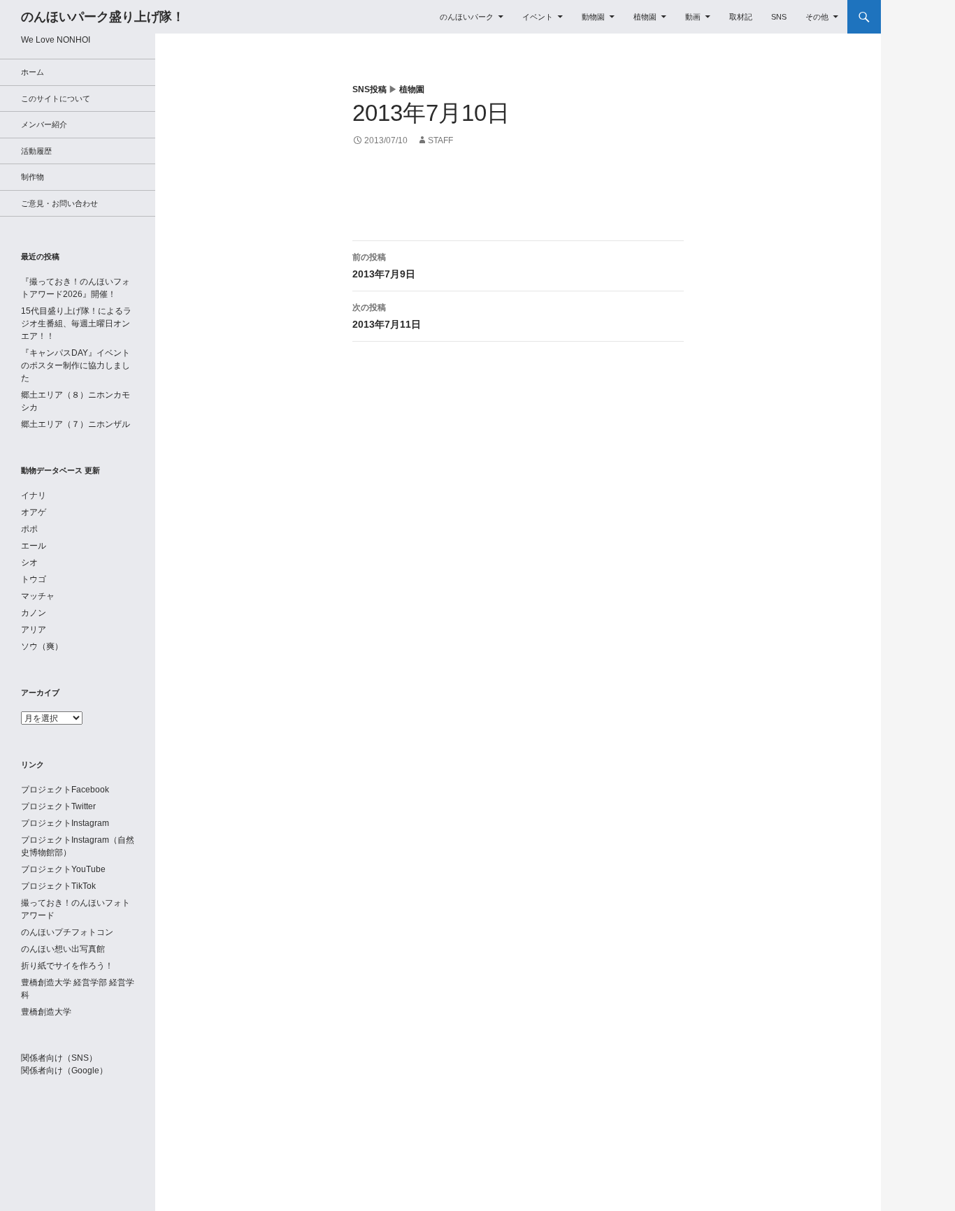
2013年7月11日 (386, 316)
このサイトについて (55, 98)
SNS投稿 (369, 89)
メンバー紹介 (44, 124)
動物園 (593, 17)
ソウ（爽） (42, 646)
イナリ (33, 495)
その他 (816, 17)
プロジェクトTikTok (58, 886)
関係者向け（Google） (64, 1070)
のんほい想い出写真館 (63, 949)
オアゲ (33, 512)
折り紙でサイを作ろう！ (67, 966)
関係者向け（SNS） (59, 1058)
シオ (29, 562)
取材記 (740, 17)
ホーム (32, 72)
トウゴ (33, 579)
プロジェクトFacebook (65, 790)
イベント (537, 17)
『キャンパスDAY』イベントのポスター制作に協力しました (75, 365)
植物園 (644, 17)
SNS (779, 17)
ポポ (29, 529)
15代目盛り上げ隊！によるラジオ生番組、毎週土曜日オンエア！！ (76, 323)
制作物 (32, 177)
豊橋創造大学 (46, 1012)
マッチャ (38, 596)
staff (440, 140)
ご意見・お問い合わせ (59, 203)
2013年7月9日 (383, 266)
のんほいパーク (467, 17)
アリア (33, 629)
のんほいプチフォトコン (67, 932)
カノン (33, 613)
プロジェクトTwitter (58, 806)
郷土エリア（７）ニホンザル (75, 424)
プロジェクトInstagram (65, 823)
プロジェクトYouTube (63, 869)
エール (33, 546)
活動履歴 (36, 151)
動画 (693, 17)
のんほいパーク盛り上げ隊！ (103, 17)
